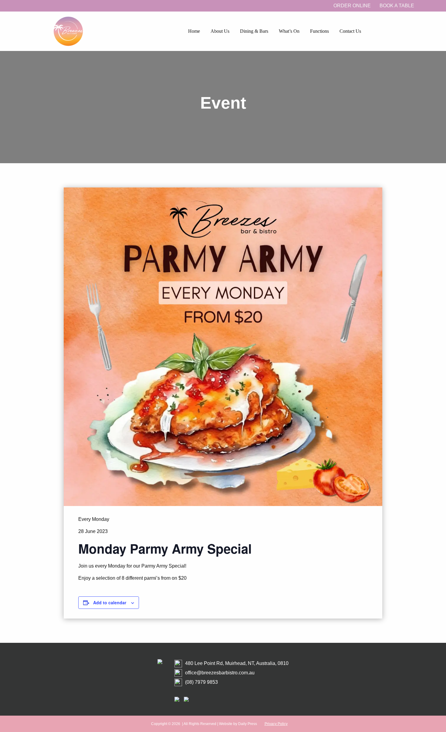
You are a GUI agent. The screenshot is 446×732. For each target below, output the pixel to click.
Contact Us (350, 31)
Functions (319, 31)
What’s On (289, 31)
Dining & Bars (254, 31)
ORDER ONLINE (352, 5)
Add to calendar (109, 602)
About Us (220, 31)
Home (194, 31)
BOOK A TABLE (397, 5)
